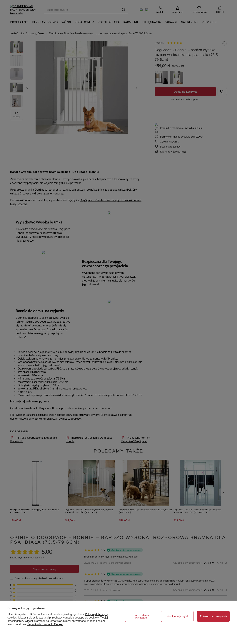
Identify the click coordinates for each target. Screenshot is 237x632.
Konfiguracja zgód (177, 616)
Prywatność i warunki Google (45, 624)
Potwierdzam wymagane (141, 616)
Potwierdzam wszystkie (213, 616)
